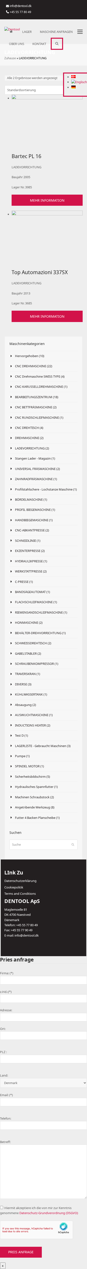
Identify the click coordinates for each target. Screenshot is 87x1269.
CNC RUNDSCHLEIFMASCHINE (37, 417)
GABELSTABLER (26, 653)
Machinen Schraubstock (32, 797)
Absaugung (23, 705)
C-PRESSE (22, 581)
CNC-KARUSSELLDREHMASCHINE (39, 386)
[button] (57, 44)
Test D (19, 735)
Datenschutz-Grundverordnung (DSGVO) (48, 1213)
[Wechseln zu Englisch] (79, 82)
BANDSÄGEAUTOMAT (30, 592)
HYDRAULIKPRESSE (29, 561)
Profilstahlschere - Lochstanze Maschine (44, 489)
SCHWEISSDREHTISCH (31, 643)
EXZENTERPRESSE (27, 551)
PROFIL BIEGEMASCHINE (33, 509)
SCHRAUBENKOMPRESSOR (34, 663)
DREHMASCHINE (27, 438)
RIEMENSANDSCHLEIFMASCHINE (39, 612)
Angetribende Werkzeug (32, 807)
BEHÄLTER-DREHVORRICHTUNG (38, 633)
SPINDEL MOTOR (27, 766)
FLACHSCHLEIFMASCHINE (34, 602)
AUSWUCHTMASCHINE (31, 715)
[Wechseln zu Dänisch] (73, 77)
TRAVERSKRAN (25, 674)
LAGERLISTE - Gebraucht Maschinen (41, 746)
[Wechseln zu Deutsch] (73, 87)
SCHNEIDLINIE (25, 540)
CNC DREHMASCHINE (30, 366)
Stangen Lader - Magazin (33, 458)
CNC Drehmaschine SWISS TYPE (37, 376)
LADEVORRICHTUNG (30, 448)
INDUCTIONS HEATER (30, 725)
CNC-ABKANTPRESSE (30, 530)
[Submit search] (73, 844)
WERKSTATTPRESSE (28, 571)
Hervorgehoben (26, 356)
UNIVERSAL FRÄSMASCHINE (35, 469)
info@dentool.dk (20, 6)
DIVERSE (21, 684)
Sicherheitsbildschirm (30, 776)
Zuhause (10, 58)
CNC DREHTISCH (27, 427)
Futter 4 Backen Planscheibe (35, 817)
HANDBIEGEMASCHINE (31, 520)
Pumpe (20, 756)
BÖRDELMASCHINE (29, 499)
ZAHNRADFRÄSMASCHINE (34, 479)
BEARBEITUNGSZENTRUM (34, 397)
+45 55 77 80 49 (20, 12)
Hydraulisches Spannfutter (34, 787)
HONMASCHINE (26, 622)
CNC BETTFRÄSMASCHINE (33, 407)
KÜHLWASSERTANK (29, 694)
